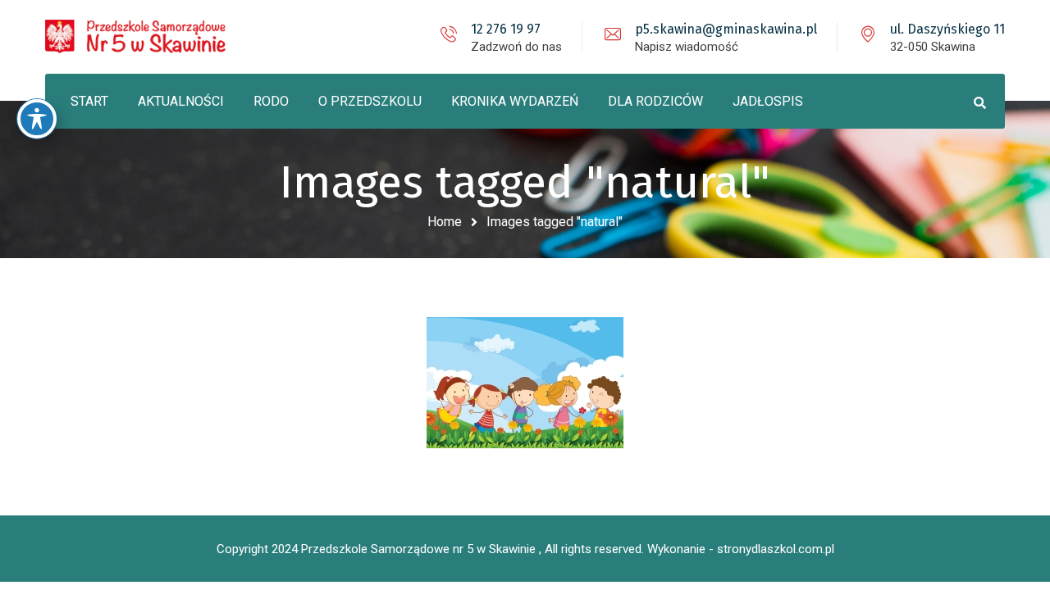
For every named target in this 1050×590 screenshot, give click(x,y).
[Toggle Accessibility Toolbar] (37, 118)
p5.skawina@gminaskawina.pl (726, 29)
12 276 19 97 (506, 29)
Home (444, 221)
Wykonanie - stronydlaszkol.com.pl (740, 549)
